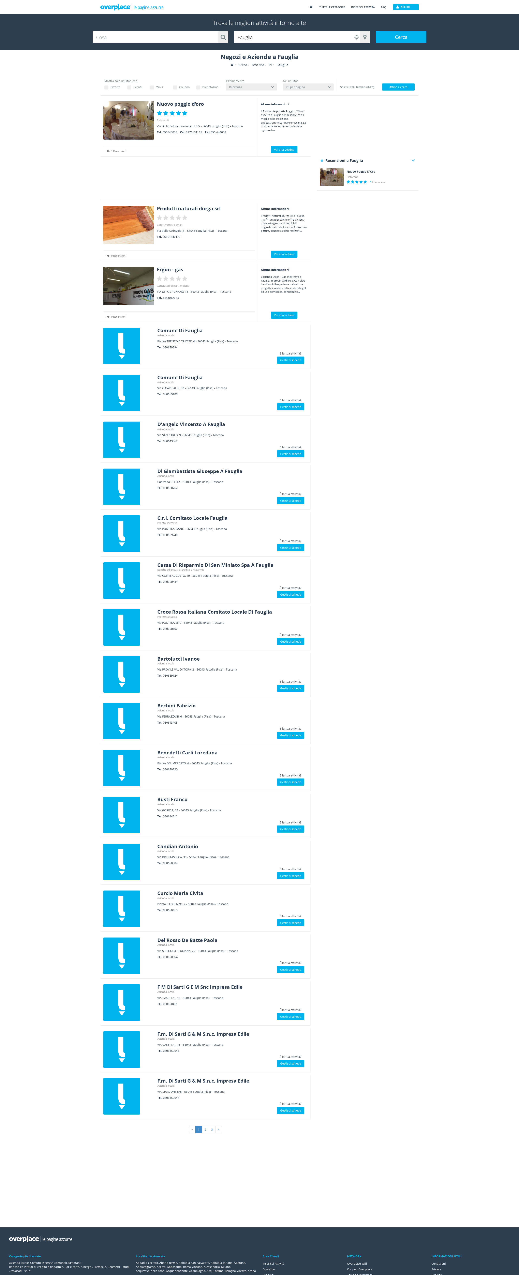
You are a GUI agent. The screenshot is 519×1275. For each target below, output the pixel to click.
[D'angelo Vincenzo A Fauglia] (128, 440)
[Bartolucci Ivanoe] (128, 674)
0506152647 (171, 1098)
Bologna (230, 1271)
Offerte (115, 87)
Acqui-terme (215, 1271)
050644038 (170, 132)
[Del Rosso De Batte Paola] (128, 956)
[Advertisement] (205, 179)
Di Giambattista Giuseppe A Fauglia (199, 471)
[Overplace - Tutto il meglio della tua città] (311, 7)
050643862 (170, 441)
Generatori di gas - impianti (173, 285)
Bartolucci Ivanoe (178, 658)
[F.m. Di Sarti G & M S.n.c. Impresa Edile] (128, 1049)
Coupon (184, 87)
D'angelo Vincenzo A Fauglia (191, 424)
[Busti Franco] (128, 815)
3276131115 (194, 132)
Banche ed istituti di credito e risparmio (180, 569)
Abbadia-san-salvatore (194, 1263)
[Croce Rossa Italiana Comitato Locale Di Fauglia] (128, 627)
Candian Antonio (177, 846)
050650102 (170, 629)
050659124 (170, 675)
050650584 (170, 863)
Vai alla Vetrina (284, 150)
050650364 (170, 957)
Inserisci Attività (273, 1263)
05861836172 (171, 237)
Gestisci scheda (290, 360)
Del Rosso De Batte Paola (187, 940)
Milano (226, 1267)
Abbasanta (174, 1267)
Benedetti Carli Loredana (187, 752)
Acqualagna (197, 1271)
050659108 (170, 394)
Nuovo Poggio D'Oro (361, 171)
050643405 (170, 722)
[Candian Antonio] (128, 862)
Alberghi (86, 1267)
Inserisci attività (363, 7)
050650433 (170, 582)
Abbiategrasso (145, 1267)
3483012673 (171, 298)
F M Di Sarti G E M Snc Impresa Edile (199, 986)
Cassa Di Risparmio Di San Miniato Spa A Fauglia (215, 565)
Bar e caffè (72, 1267)
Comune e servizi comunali (48, 1263)
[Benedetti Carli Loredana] (128, 768)
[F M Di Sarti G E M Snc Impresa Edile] (128, 1002)
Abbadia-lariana (222, 1263)
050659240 (170, 535)
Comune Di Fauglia (180, 330)
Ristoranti (163, 120)
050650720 (170, 769)
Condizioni (438, 1263)
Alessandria (212, 1267)
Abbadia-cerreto (147, 1263)
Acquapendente (177, 1271)
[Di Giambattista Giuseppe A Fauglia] (128, 487)
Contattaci (269, 1269)
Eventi (137, 87)
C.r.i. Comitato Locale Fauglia (192, 518)
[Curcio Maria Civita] (128, 909)
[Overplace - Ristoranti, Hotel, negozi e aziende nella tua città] (132, 7)
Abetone (239, 1263)
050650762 (170, 488)
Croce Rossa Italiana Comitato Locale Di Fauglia (214, 611)
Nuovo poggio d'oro (180, 103)
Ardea (252, 1271)
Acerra (161, 1267)
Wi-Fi (159, 87)
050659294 (170, 347)
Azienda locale (165, 335)
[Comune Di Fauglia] (128, 346)
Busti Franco (172, 799)
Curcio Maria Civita (180, 893)
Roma (187, 1267)
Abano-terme (168, 1263)
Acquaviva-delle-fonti (150, 1271)
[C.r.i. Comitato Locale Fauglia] (128, 533)
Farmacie (100, 1267)
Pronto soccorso (167, 523)
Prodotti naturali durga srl (189, 208)
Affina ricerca (398, 87)
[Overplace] (232, 65)
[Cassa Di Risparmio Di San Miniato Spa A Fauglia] (128, 580)
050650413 (170, 910)
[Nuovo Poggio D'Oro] (332, 177)
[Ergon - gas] (128, 286)
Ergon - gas (170, 269)
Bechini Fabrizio (176, 705)
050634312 (170, 816)
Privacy (436, 1269)
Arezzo (241, 1271)
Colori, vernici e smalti (170, 224)
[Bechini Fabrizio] (128, 721)
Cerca (401, 37)
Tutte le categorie (332, 7)
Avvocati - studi (21, 1271)
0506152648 (171, 1051)
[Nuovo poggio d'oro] (128, 120)
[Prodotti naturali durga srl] (128, 225)
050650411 (170, 1004)
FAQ (383, 7)
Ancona (197, 1267)
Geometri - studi (118, 1267)
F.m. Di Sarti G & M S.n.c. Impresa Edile (203, 1033)
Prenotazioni (210, 87)
